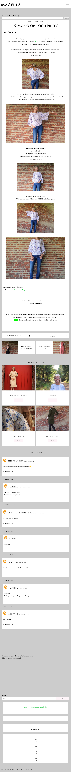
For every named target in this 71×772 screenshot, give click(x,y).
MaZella (11, 5)
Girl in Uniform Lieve (19, 513)
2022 (36, 739)
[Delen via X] (22, 336)
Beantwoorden (8, 471)
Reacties (9, 479)
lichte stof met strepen (19, 290)
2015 (36, 756)
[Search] (62, 698)
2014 (36, 758)
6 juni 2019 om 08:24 (20, 562)
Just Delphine (15, 461)
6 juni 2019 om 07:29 (38, 513)
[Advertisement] (35, 678)
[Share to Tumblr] (24, 336)
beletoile (45, 335)
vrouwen (52, 336)
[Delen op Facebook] (20, 336)
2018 (36, 748)
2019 (36, 746)
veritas (63, 335)
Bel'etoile (37, 41)
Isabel (10, 562)
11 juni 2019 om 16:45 (24, 487)
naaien (58, 335)
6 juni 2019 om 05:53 (29, 461)
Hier (16, 320)
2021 (36, 741)
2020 (36, 744)
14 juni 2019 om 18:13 (24, 614)
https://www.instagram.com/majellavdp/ (35, 707)
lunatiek (12, 614)
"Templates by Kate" (27, 769)
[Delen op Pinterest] (27, 336)
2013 (36, 760)
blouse (52, 335)
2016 (36, 753)
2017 (36, 751)
